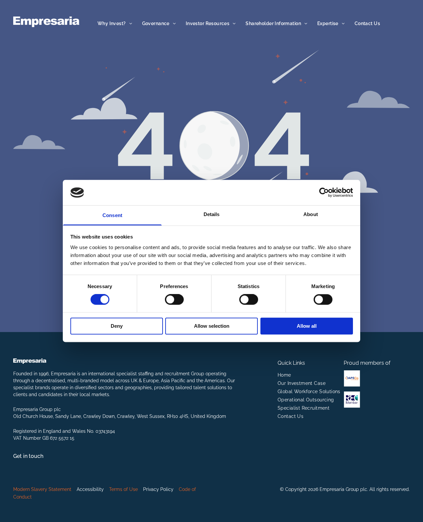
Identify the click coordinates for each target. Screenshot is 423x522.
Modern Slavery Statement (42, 489)
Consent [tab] (112, 215)
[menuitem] (115, 24)
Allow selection (211, 326)
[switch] (174, 299)
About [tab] (310, 214)
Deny (117, 326)
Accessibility (90, 489)
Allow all (307, 326)
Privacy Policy (158, 489)
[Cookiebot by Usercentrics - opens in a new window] (324, 193)
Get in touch (28, 456)
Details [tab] (212, 214)
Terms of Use (123, 489)
